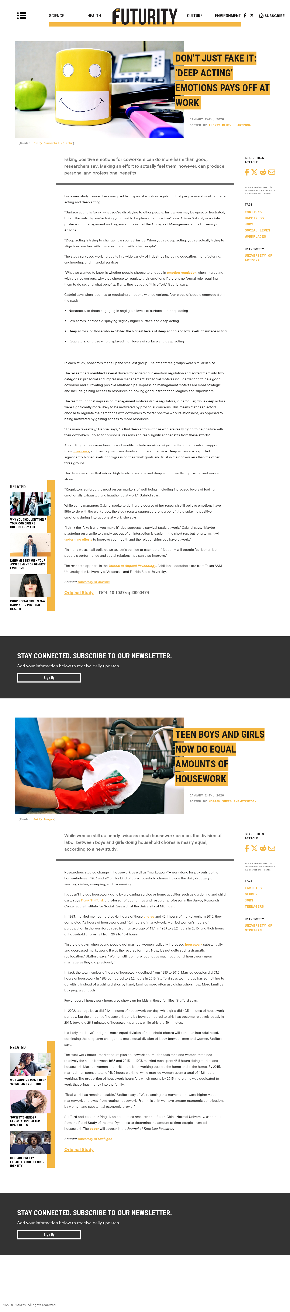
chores (149, 916)
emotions (253, 212)
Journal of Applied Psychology (132, 566)
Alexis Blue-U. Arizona (230, 125)
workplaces (255, 237)
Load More (145, 1270)
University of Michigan (258, 928)
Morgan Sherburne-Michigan (232, 801)
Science (56, 15)
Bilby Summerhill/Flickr (53, 143)
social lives (257, 231)
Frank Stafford (92, 900)
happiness (254, 218)
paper (94, 1129)
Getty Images (44, 819)
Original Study (79, 592)
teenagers (254, 907)
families (253, 888)
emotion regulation (182, 273)
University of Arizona (258, 258)
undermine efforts (78, 539)
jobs (249, 224)
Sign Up (49, 678)
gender (251, 894)
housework (193, 944)
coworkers (81, 451)
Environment (228, 15)
